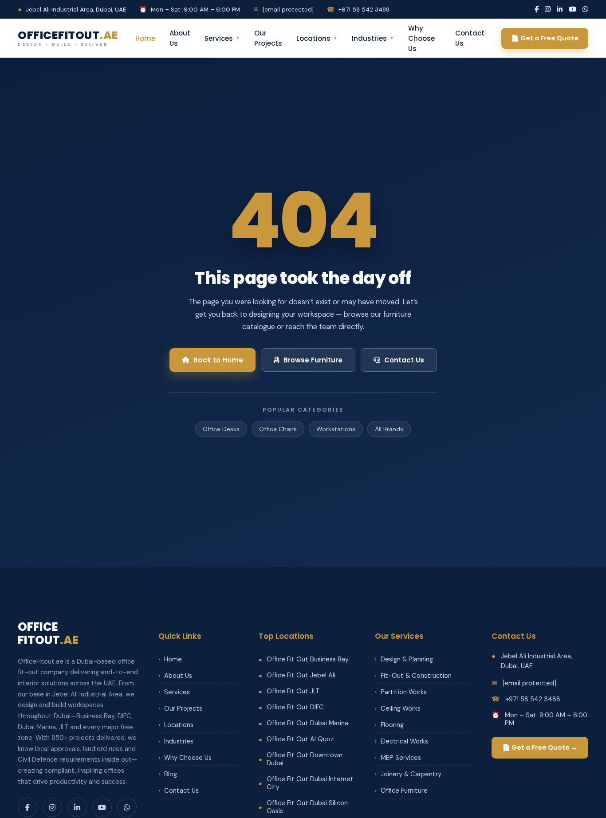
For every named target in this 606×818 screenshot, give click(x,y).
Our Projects (268, 38)
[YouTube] (572, 9)
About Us (179, 38)
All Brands (389, 429)
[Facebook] (537, 9)
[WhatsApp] (585, 9)
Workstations (335, 429)
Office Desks (221, 429)
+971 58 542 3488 (358, 9)
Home (145, 38)
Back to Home (218, 360)
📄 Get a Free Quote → (540, 747)
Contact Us (469, 38)
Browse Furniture (312, 360)
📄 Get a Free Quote (544, 38)
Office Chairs (278, 429)
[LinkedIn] (560, 9)
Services (222, 38)
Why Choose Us (421, 38)
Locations (317, 38)
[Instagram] (548, 9)
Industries (373, 38)
